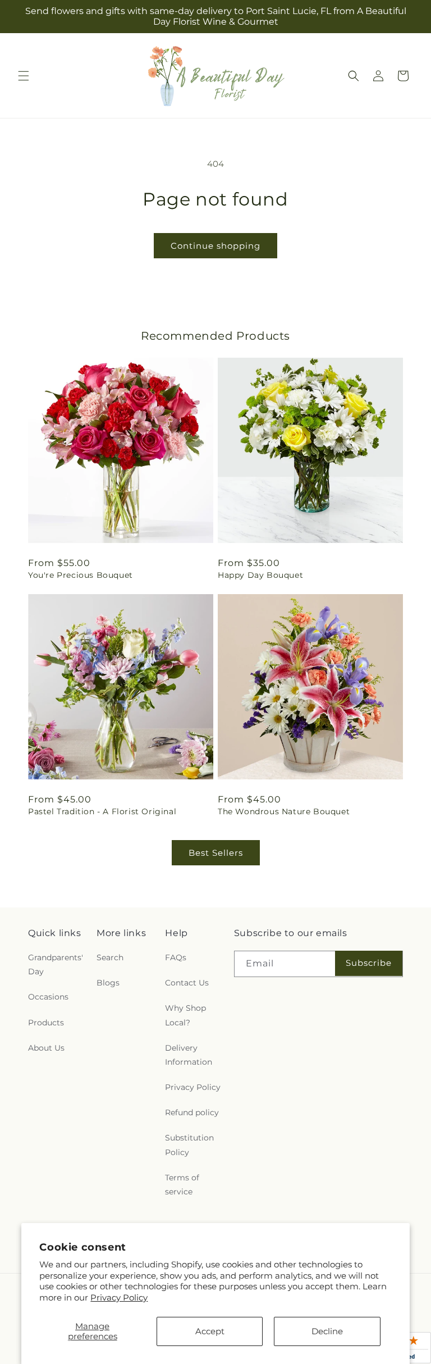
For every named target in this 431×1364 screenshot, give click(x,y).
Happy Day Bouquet (260, 575)
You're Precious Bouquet (80, 575)
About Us (46, 1048)
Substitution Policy (189, 1145)
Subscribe (369, 962)
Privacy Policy (119, 1297)
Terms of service (182, 1185)
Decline (327, 1331)
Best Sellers (216, 852)
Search (110, 957)
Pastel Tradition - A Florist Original (102, 811)
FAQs (175, 957)
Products (46, 1023)
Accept (209, 1331)
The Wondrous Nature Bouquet (284, 811)
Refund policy (192, 1112)
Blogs (108, 983)
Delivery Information (188, 1055)
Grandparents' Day (55, 964)
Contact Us (187, 983)
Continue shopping (215, 245)
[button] (23, 75)
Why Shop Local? (185, 1015)
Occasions (48, 997)
